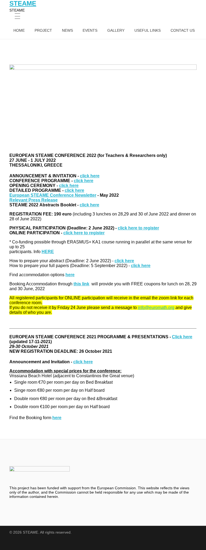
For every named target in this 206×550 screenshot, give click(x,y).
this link (81, 284)
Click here (182, 337)
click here (90, 176)
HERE (48, 251)
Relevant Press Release (33, 200)
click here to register (138, 228)
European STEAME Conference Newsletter (52, 195)
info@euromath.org (156, 307)
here (70, 274)
